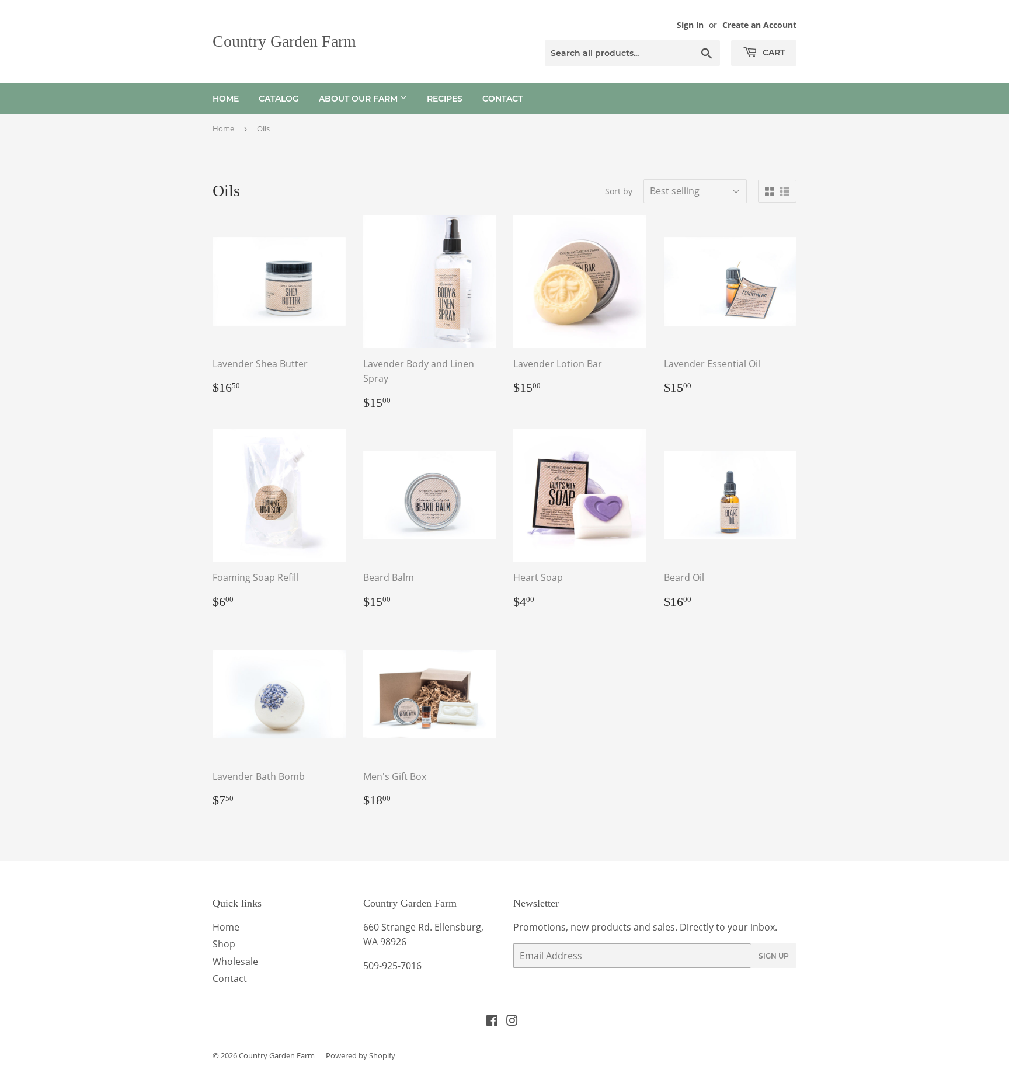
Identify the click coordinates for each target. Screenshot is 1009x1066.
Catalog (279, 98)
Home (226, 98)
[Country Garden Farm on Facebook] (492, 1021)
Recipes (444, 98)
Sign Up (774, 956)
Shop (224, 944)
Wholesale (235, 961)
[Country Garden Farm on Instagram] (512, 1021)
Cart (772, 52)
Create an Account (759, 24)
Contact (502, 98)
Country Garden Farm (284, 41)
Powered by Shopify (360, 1055)
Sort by (618, 191)
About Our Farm (359, 98)
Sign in (690, 24)
